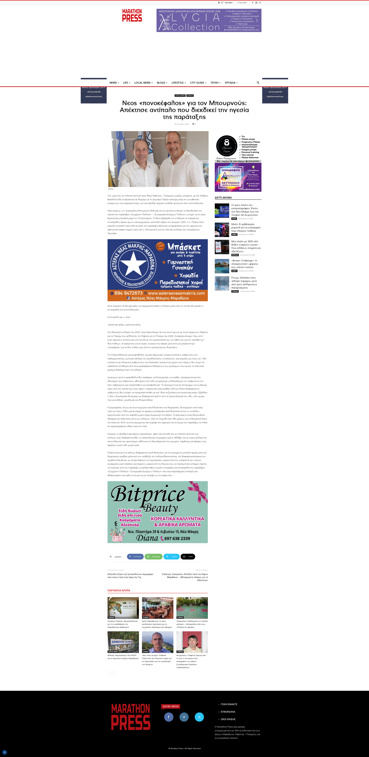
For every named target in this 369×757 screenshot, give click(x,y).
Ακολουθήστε (184, 713)
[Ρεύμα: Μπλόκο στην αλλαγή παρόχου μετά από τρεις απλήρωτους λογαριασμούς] (222, 283)
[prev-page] (109, 673)
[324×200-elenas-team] (238, 148)
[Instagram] (256, 2)
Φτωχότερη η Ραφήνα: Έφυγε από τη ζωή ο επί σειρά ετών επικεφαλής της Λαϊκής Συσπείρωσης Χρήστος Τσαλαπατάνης (191, 662)
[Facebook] (252, 2)
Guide (234, 218)
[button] (209, 20)
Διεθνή (234, 234)
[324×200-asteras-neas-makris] (158, 270)
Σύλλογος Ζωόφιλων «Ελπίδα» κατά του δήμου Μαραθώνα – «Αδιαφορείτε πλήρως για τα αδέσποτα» (185, 577)
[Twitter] (259, 2)
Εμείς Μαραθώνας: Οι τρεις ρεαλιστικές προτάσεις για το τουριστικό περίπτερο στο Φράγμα (157, 624)
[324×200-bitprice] (158, 512)
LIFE (125, 83)
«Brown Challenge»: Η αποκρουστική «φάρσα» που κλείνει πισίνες (244, 263)
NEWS (113, 83)
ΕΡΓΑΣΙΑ (230, 83)
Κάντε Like (168, 713)
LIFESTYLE (178, 83)
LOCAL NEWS (142, 83)
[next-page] (114, 673)
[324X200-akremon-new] (238, 177)
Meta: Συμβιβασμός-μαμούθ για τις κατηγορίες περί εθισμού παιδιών (246, 227)
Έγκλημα (235, 255)
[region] (209, 20)
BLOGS (161, 83)
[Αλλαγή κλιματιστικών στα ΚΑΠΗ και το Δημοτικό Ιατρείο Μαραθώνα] (123, 642)
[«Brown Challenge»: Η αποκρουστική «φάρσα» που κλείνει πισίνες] (222, 266)
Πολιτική (190, 95)
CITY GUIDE (197, 83)
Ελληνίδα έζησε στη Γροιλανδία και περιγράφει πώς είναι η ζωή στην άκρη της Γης (130, 576)
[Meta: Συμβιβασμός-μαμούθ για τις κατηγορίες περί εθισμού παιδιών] (222, 230)
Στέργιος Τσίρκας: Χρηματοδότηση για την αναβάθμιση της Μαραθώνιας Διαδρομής (123, 624)
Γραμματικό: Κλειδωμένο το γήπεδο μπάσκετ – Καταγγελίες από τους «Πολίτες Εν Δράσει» (192, 624)
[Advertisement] (184, 58)
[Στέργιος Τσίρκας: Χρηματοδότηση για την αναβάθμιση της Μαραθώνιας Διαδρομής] (123, 608)
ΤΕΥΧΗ (215, 83)
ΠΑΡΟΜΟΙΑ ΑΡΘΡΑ (119, 590)
